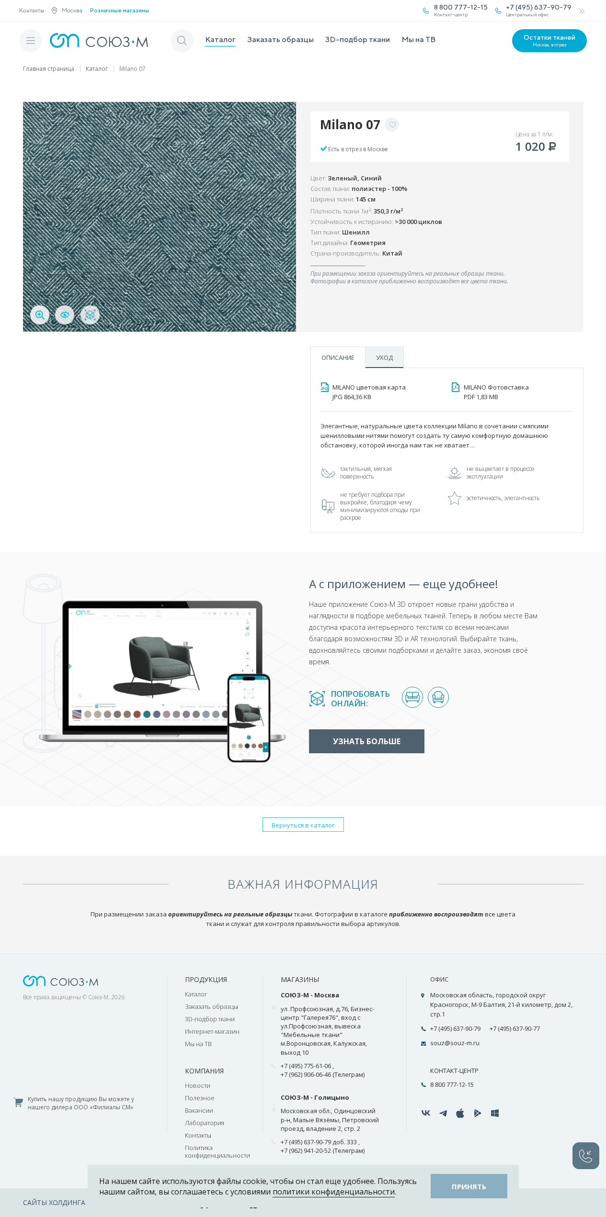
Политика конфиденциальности (217, 1151)
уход (384, 357)
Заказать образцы (280, 39)
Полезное (200, 1098)
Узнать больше (366, 741)
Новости (197, 1085)
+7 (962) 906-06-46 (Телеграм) (323, 1074)
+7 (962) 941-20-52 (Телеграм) (323, 1150)
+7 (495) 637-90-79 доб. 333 (319, 1142)
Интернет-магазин (212, 1031)
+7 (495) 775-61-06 (306, 1065)
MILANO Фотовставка (496, 392)
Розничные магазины (119, 10)
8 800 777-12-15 (452, 1084)
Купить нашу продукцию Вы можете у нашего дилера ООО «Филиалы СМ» (81, 1103)
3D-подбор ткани (357, 39)
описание (337, 357)
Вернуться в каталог (303, 825)
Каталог (220, 39)
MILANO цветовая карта (369, 392)
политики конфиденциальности (334, 1191)
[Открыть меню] (30, 40)
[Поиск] (182, 40)
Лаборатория (204, 1122)
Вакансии (199, 1110)
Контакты (31, 10)
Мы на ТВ (418, 39)
